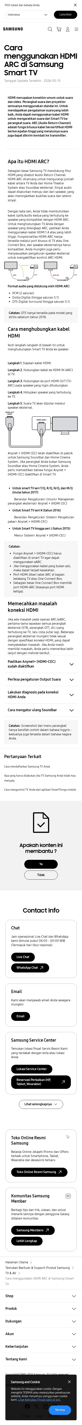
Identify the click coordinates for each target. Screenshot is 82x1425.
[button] (41, 1296)
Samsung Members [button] (30, 1230)
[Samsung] (12, 29)
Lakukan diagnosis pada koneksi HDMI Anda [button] (33, 694)
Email (20, 1016)
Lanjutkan (66, 14)
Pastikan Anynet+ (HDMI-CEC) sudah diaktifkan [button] (32, 664)
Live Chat (23, 957)
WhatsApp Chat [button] (27, 967)
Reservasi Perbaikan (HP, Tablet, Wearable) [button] (34, 1082)
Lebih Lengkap (27, 1241)
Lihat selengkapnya (38, 1104)
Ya (41, 864)
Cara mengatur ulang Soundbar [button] (32, 710)
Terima (60, 1410)
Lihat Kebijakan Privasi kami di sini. (39, 1399)
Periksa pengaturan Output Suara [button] (34, 679)
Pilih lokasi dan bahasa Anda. (22, 5)
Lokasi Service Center (32, 1069)
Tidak (41, 875)
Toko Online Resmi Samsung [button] (36, 1172)
